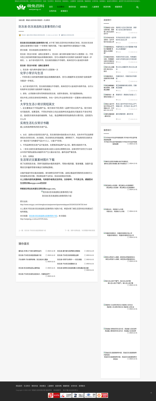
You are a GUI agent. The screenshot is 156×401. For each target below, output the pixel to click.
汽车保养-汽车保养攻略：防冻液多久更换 (33, 259)
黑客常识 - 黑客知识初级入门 (126, 95)
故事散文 (64, 11)
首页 (51, 7)
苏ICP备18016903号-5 (70, 390)
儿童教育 (95, 7)
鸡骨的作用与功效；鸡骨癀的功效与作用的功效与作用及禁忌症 (126, 59)
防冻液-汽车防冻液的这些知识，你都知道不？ (35, 274)
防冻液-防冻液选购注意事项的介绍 (43, 216)
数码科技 (72, 7)
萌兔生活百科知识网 (31, 9)
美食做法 (83, 7)
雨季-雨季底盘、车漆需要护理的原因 (83, 230)
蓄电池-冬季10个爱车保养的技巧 (30, 251)
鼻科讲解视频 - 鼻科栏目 (124, 114)
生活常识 (60, 7)
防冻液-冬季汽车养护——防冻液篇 (69, 259)
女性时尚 (52, 11)
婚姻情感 (118, 7)
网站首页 (19, 386)
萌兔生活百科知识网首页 (34, 20)
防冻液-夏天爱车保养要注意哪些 (68, 251)
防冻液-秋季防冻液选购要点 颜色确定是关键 (73, 268)
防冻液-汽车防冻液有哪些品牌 (68, 255)
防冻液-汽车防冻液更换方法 (67, 264)
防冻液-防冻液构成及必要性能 (29, 268)
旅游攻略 (107, 7)
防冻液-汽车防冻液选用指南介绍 (35, 230)
